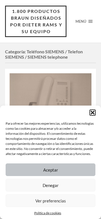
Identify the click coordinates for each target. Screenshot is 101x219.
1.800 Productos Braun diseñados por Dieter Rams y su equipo (36, 21)
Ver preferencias (50, 200)
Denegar (51, 185)
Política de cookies (47, 213)
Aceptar (50, 169)
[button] (92, 112)
